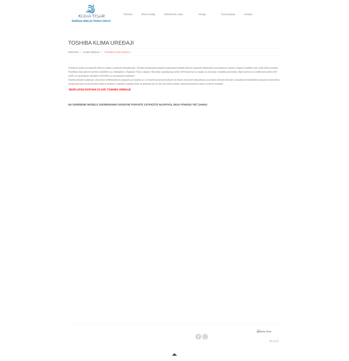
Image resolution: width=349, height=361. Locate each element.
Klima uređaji (148, 14)
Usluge (202, 14)
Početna (128, 14)
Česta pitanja (228, 14)
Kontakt (248, 14)
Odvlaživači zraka (173, 14)
